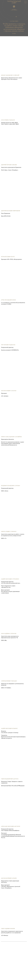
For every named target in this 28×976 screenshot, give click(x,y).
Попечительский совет (14, 2)
